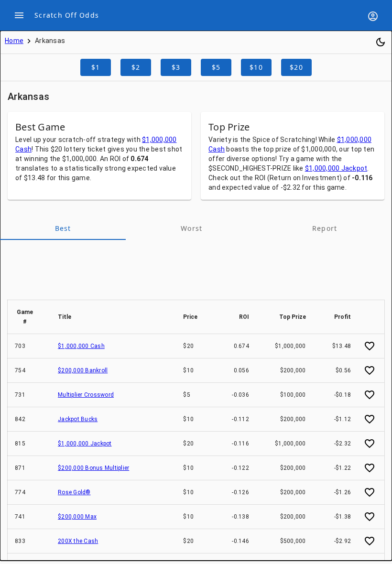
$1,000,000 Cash (81, 346)
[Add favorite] (369, 346)
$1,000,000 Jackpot (336, 168)
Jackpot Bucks (78, 419)
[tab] (63, 228)
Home (14, 40)
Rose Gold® (74, 492)
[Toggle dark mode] (380, 42)
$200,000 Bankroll (83, 370)
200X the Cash (78, 541)
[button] (29, 316)
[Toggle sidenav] (19, 15)
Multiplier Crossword (86, 394)
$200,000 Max (77, 516)
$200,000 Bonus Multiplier (93, 468)
